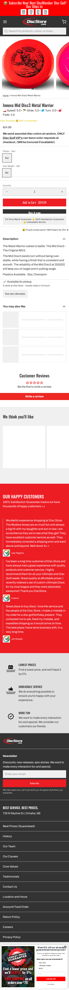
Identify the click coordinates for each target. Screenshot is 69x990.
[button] (34, 202)
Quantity (7, 185)
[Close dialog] (65, 947)
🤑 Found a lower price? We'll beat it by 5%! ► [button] (45, 230)
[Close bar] (67, 2)
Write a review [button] (34, 396)
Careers (8, 926)
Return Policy (11, 916)
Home (6, 95)
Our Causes (10, 856)
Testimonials (11, 876)
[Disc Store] (34, 21)
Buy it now (34, 212)
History (7, 836)
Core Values (10, 866)
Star (7, 157)
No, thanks (51, 984)
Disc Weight (11, 166)
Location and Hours (15, 896)
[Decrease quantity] (7, 192)
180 (6, 172)
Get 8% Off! (51, 979)
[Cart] (62, 21)
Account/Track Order (16, 906)
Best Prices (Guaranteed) (19, 826)
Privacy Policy (12, 937)
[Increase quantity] (62, 192)
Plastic (9, 151)
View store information (15, 293)
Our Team (9, 846)
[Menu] (6, 21)
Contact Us (10, 886)
